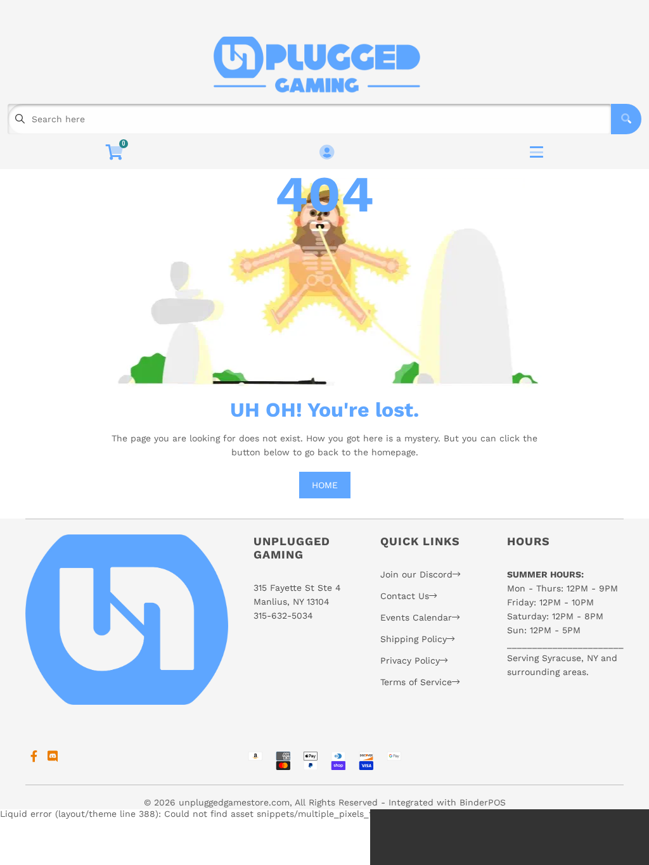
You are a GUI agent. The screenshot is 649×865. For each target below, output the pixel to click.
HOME (325, 485)
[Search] (626, 119)
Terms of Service (416, 682)
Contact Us (404, 596)
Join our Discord (416, 574)
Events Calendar (416, 617)
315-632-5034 (283, 615)
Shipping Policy (413, 639)
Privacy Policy (410, 660)
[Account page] (326, 152)
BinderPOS (482, 802)
